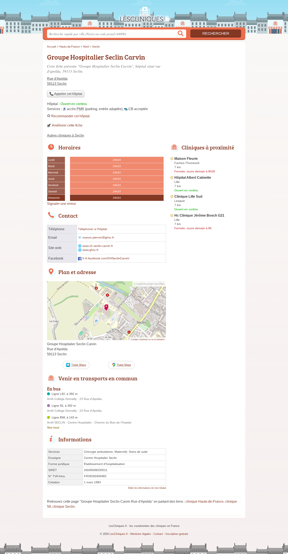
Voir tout (53, 427)
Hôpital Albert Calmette (192, 177)
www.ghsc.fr (90, 250)
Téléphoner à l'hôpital (92, 229)
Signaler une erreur (61, 203)
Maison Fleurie (186, 158)
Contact (158, 533)
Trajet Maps (124, 364)
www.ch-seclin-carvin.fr (97, 246)
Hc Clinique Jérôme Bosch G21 (199, 215)
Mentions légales (140, 533)
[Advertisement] (205, 329)
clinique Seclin (63, 506)
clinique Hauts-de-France (204, 501)
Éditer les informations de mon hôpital (147, 488)
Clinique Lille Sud (188, 196)
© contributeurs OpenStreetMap (149, 284)
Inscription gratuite (177, 533)
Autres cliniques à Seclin (65, 135)
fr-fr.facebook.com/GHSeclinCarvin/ (105, 258)
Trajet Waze (78, 364)
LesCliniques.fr (144, 15)
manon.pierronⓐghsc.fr (98, 237)
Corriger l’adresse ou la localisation (148, 339)
